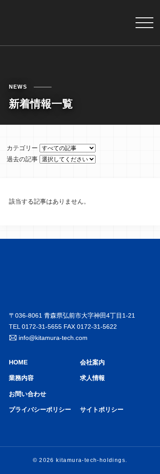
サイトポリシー (102, 409)
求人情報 (92, 377)
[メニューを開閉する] (144, 22)
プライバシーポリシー (40, 409)
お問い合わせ (27, 393)
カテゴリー (22, 147)
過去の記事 (22, 159)
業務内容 (21, 377)
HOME (18, 362)
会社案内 (92, 362)
